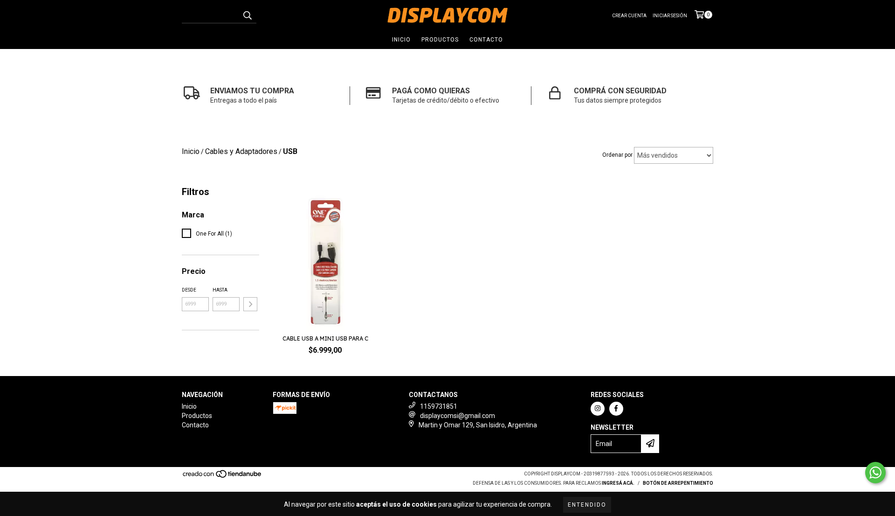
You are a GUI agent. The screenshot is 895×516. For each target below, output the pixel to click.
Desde (189, 290)
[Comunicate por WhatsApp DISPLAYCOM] (875, 472)
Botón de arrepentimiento (678, 483)
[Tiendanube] (222, 476)
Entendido (587, 505)
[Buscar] (247, 15)
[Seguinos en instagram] (598, 409)
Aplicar (250, 304)
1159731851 (438, 406)
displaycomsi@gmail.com (457, 415)
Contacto (486, 39)
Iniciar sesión (670, 15)
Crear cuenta (629, 15)
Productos (440, 39)
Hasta (220, 290)
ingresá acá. (618, 483)
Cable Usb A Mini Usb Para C (325, 338)
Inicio (401, 39)
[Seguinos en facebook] (616, 409)
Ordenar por (617, 155)
